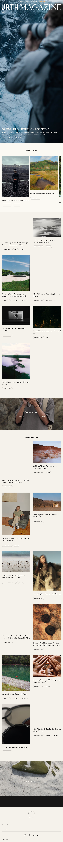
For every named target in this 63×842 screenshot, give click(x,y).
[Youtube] (34, 835)
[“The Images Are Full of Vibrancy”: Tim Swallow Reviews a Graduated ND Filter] (16, 618)
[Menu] (3, 13)
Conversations (7, 137)
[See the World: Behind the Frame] (44, 173)
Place (23, 300)
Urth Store (5, 824)
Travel (5, 300)
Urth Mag (4, 829)
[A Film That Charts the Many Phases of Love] (47, 317)
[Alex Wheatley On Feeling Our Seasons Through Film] (47, 715)
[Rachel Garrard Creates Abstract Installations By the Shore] (16, 561)
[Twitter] (38, 835)
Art (15, 249)
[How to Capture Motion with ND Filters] (47, 571)
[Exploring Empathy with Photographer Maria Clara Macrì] (47, 666)
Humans (22, 249)
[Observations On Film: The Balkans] (16, 673)
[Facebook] (29, 835)
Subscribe (42, 1)
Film (47, 337)
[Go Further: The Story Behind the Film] (15, 176)
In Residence (49, 300)
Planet (56, 735)
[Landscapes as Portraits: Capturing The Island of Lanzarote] (47, 502)
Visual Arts (11, 582)
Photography (19, 137)
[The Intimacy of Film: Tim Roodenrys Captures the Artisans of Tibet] (16, 228)
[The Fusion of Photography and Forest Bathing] (16, 361)
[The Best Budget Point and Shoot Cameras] (16, 315)
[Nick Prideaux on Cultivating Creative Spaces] (47, 273)
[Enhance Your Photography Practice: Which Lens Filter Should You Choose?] (47, 622)
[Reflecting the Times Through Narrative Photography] (47, 227)
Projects (17, 205)
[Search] (60, 13)
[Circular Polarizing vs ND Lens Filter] (16, 724)
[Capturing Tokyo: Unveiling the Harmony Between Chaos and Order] (16, 273)
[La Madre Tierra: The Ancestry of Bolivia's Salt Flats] (47, 452)
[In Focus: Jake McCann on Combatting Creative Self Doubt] (16, 514)
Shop (31, 786)
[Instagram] (25, 835)
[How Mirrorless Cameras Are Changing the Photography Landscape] (16, 459)
